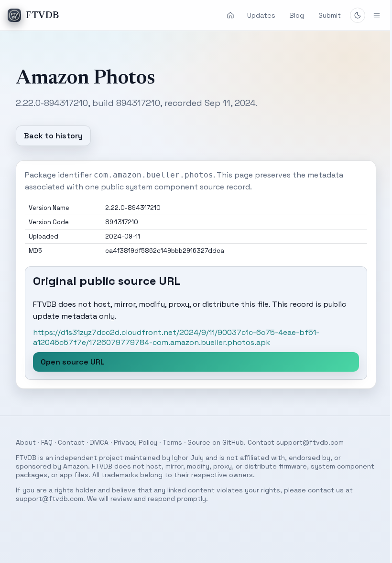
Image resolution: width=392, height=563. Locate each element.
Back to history (49, 136)
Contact (67, 442)
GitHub (229, 442)
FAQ (43, 442)
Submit (329, 15)
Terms (168, 442)
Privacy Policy (131, 442)
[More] (369, 15)
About (22, 442)
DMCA (95, 442)
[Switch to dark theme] (357, 15)
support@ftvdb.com (306, 442)
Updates (261, 15)
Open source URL (69, 362)
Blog (297, 15)
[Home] (230, 15)
